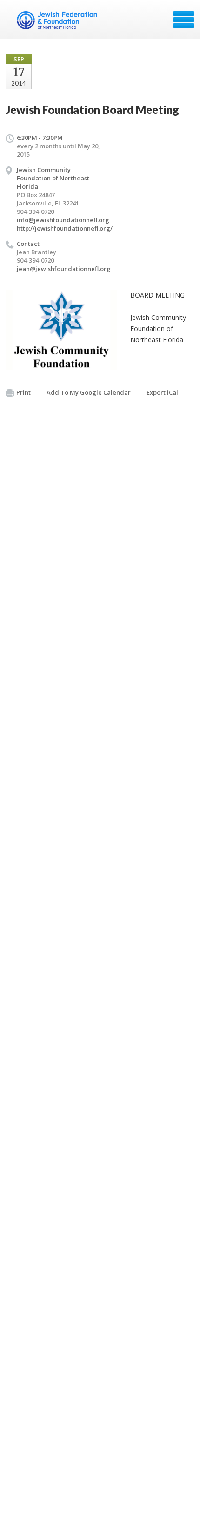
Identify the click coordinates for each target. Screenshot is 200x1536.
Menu (183, 19)
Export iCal (162, 392)
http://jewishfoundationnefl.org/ (65, 228)
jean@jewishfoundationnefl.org (64, 269)
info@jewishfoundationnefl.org (63, 220)
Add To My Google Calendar (89, 392)
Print (23, 392)
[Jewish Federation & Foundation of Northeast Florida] (58, 22)
